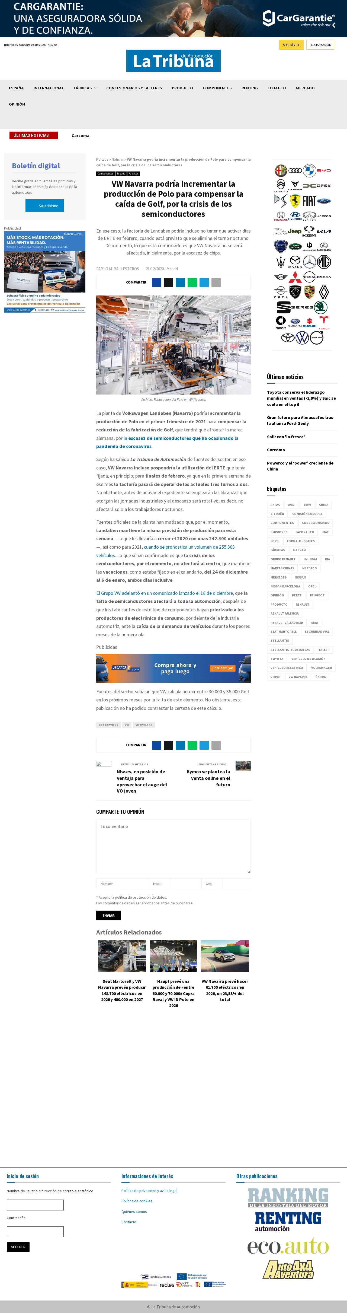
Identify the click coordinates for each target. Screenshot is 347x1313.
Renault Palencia (285, 613)
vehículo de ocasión (308, 659)
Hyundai (310, 559)
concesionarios (315, 523)
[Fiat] (309, 206)
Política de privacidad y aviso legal (149, 1190)
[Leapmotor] (309, 252)
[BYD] (324, 176)
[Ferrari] (295, 206)
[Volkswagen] (302, 343)
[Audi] (295, 176)
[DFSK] (324, 191)
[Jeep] (294, 236)
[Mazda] (295, 267)
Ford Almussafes (301, 541)
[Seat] (284, 312)
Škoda (321, 677)
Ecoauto (277, 88)
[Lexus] (324, 252)
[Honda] (281, 221)
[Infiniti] (309, 221)
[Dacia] (309, 191)
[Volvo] (316, 343)
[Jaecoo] (324, 221)
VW (127, 725)
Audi (291, 505)
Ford (275, 541)
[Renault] (324, 297)
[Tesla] (324, 328)
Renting (250, 88)
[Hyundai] (295, 221)
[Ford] (324, 206)
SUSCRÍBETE (291, 45)
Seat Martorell (284, 632)
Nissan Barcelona (285, 586)
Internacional (49, 88)
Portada (102, 159)
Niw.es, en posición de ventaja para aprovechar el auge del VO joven (142, 781)
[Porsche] (309, 297)
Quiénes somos (134, 1211)
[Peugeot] (295, 297)
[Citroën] (281, 191)
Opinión (17, 104)
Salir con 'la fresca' (286, 436)
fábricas (278, 550)
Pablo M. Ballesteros (117, 268)
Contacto (128, 1221)
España (16, 88)
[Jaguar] (280, 236)
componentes (282, 523)
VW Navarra (144, 725)
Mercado (305, 88)
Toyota (277, 659)
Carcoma (80, 135)
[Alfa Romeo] (281, 176)
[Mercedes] (309, 267)
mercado (309, 568)
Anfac (275, 505)
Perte (297, 595)
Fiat (325, 532)
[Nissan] (309, 282)
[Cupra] (295, 191)
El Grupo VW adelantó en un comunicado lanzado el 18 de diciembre (164, 593)
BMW (307, 505)
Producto (182, 88)
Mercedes (279, 577)
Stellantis (280, 640)
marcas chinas (282, 568)
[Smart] (281, 328)
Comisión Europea (307, 514)
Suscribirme (48, 205)
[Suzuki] (309, 328)
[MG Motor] (324, 267)
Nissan (300, 577)
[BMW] (309, 176)
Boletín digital (36, 165)
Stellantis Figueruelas (290, 650)
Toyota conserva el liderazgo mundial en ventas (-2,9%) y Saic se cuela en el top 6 (301, 398)
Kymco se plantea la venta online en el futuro (208, 778)
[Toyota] (288, 343)
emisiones (279, 532)
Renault (302, 604)
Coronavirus (108, 725)
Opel (312, 586)
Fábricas (83, 88)
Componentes (217, 88)
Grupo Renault (283, 559)
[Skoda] (320, 312)
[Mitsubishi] (295, 282)
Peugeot (317, 595)
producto (279, 604)
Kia (327, 559)
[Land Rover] (295, 252)
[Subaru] (295, 328)
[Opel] (281, 297)
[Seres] (302, 312)
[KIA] (324, 236)
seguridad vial (317, 632)
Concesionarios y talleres (134, 88)
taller (323, 650)
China (323, 505)
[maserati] (281, 267)
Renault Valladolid (287, 623)
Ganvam (299, 550)
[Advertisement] (173, 1092)
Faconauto (304, 532)
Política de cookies (136, 1200)
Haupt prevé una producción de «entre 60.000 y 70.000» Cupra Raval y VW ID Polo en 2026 (173, 993)
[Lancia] (281, 252)
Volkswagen (321, 668)
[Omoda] (324, 282)
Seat (315, 623)
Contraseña (16, 1217)
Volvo (276, 677)
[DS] (281, 206)
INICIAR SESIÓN (320, 45)
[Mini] (281, 282)
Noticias (118, 159)
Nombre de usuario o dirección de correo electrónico (50, 1190)
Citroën (277, 514)
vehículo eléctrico (287, 668)
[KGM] (309, 236)
